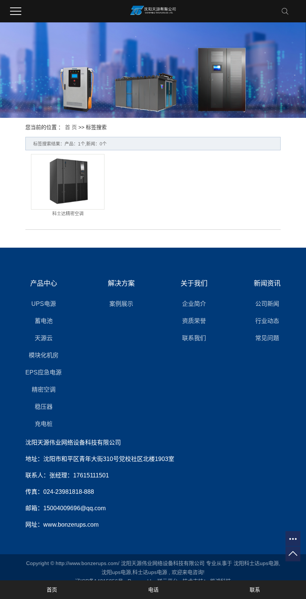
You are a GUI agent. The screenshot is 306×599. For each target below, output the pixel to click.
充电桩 (44, 424)
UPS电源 (43, 304)
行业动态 (267, 321)
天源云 (44, 338)
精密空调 (44, 389)
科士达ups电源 (149, 572)
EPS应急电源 (43, 372)
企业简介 (194, 304)
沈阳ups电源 (116, 572)
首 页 (71, 127)
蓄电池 (44, 321)
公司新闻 (267, 304)
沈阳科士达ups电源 (256, 563)
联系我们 (194, 338)
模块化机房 (44, 355)
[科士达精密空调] (67, 182)
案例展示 (121, 304)
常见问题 (267, 338)
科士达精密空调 (68, 213)
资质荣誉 (194, 321)
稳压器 (44, 407)
